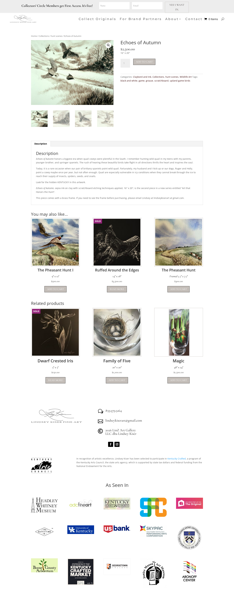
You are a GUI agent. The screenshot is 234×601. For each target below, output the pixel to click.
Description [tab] (40, 143)
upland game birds (180, 80)
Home (34, 36)
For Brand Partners (141, 19)
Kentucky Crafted (176, 458)
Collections (44, 36)
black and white (129, 80)
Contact (193, 19)
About (172, 19)
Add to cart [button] (55, 289)
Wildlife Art (186, 76)
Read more (117, 289)
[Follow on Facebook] (110, 444)
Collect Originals (97, 19)
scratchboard (161, 80)
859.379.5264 (114, 411)
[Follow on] (123, 444)
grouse (149, 80)
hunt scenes (56, 36)
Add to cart (144, 61)
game (142, 80)
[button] (108, 45)
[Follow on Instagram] (117, 444)
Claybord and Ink (142, 76)
